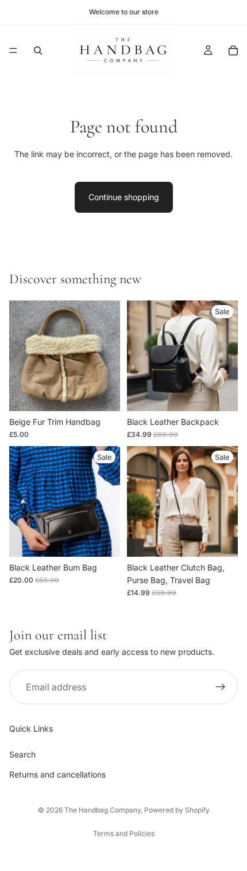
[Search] (38, 50)
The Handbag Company (102, 810)
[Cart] (233, 50)
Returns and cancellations (57, 774)
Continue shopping (123, 197)
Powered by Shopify (177, 810)
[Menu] (13, 50)
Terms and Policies (124, 833)
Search (22, 754)
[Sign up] (221, 687)
